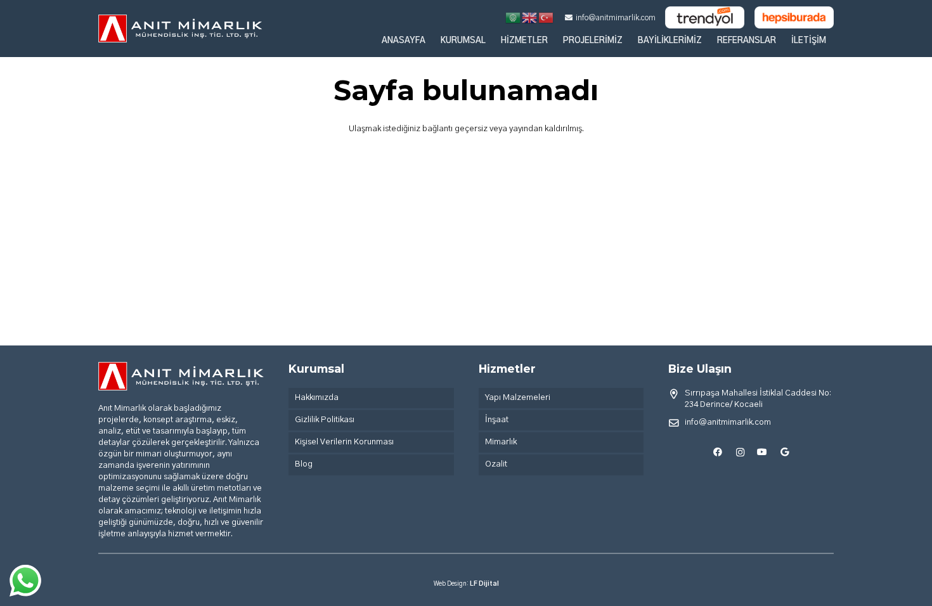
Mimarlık (501, 442)
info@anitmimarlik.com (728, 422)
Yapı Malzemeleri (517, 398)
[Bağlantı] (180, 29)
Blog (304, 464)
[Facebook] (718, 452)
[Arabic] (513, 17)
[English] (530, 17)
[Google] (784, 452)
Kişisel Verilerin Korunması (344, 442)
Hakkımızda (317, 398)
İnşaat (496, 420)
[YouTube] (762, 452)
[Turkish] (546, 17)
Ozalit (496, 464)
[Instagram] (740, 452)
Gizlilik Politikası (324, 420)
